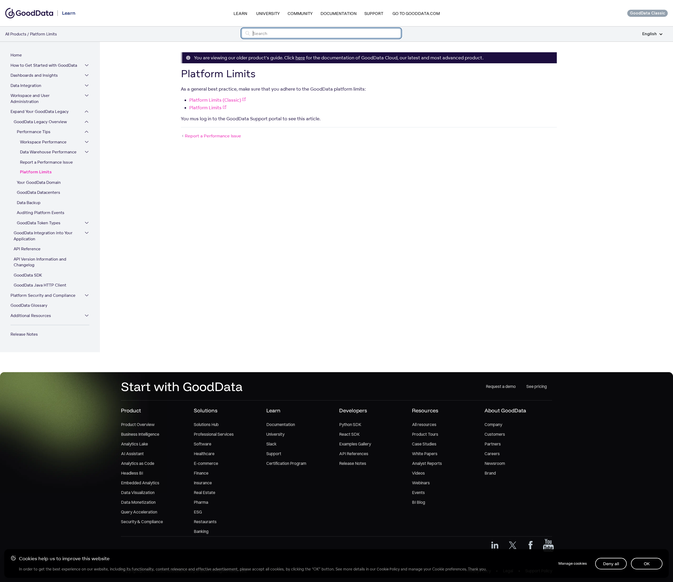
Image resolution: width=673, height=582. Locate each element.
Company (493, 424)
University (268, 13)
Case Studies (424, 443)
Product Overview (138, 424)
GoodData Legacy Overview (40, 121)
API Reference (27, 248)
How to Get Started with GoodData (44, 65)
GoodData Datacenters (38, 192)
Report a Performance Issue (46, 162)
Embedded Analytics (140, 482)
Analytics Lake (134, 443)
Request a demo (501, 386)
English (649, 34)
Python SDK (350, 424)
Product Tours (425, 434)
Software (202, 443)
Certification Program (286, 463)
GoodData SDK (28, 275)
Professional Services (214, 434)
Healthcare (204, 453)
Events (418, 492)
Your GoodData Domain (39, 182)
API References (353, 453)
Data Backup (28, 202)
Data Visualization (138, 492)
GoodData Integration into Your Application (43, 235)
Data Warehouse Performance (48, 151)
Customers (495, 434)
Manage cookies (572, 563)
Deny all (611, 563)
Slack (271, 443)
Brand (490, 473)
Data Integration (26, 85)
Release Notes (24, 334)
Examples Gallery (355, 443)
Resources (425, 410)
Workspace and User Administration (30, 98)
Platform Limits (36, 172)
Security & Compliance (142, 521)
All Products (15, 34)
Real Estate (204, 492)
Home (16, 55)
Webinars (421, 482)
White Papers (424, 453)
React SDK (349, 434)
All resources (424, 424)
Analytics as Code (137, 463)
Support (373, 13)
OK (647, 563)
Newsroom (495, 463)
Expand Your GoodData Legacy (40, 111)
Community (300, 13)
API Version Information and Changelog (40, 262)
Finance (201, 473)
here (300, 57)
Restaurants (205, 521)
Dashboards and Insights (34, 75)
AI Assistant (132, 453)
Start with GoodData (182, 386)
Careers (492, 453)
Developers (353, 410)
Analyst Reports (427, 463)
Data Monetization (138, 502)
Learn (240, 13)
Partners (493, 443)
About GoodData (505, 410)
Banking (201, 531)
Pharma (201, 502)
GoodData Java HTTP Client (40, 285)
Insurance (203, 482)
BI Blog (418, 502)
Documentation (338, 13)
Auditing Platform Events (40, 212)
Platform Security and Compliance (43, 295)
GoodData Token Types (38, 222)
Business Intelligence (140, 434)
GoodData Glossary (29, 305)
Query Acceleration (139, 512)
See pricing (536, 386)
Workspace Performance (43, 141)
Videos (418, 473)
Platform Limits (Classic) (215, 100)
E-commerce (206, 463)
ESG (198, 512)
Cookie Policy (388, 569)
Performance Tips (33, 131)
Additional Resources (31, 315)
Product (131, 410)
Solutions (205, 410)
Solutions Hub (206, 424)
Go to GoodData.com (416, 13)
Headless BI (132, 473)
